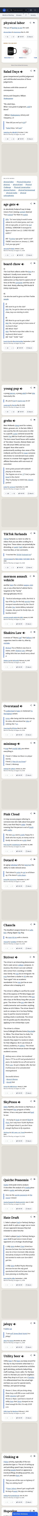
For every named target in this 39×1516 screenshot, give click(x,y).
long (26, 865)
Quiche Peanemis (9, 1202)
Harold (9, 1082)
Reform (29, 637)
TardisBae (13, 942)
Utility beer (7, 1411)
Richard (8, 648)
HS (25, 976)
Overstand (7, 728)
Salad (8, 128)
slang (17, 425)
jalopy (5, 1341)
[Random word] (26, 10)
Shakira (18, 650)
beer (10, 1361)
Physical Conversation (22, 187)
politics (22, 1045)
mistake (7, 643)
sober (23, 824)
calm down (22, 875)
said (20, 128)
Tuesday (31, 1377)
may (17, 973)
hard (32, 1112)
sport (6, 1239)
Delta (6, 1107)
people (6, 299)
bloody (30, 480)
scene (15, 434)
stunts (25, 1333)
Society (33, 15)
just (14, 401)
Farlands (25, 554)
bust (17, 1475)
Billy (7, 219)
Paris (7, 1122)
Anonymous (17, 32)
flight (29, 1120)
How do (15, 761)
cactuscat (12, 487)
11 (17, 724)
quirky (12, 1190)
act (8, 28)
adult (24, 393)
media (27, 1187)
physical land (17, 184)
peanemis (23, 1195)
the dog (14, 405)
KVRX (21, 617)
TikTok (6, 539)
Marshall (31, 1031)
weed (15, 1491)
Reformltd (16, 661)
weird (16, 547)
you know (21, 761)
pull (11, 1333)
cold (28, 107)
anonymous (13, 880)
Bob (7, 309)
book (17, 1120)
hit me (14, 937)
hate (12, 1246)
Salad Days (7, 132)
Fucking (12, 239)
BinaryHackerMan (18, 341)
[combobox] (18, 10)
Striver (6, 1087)
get (24, 872)
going (18, 872)
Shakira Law (7, 661)
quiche (17, 1195)
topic (18, 711)
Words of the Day (8, 15)
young (20, 401)
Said (20, 547)
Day (13, 607)
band (8, 477)
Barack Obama (12, 1079)
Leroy (8, 718)
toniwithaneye (16, 845)
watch (25, 215)
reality (9, 830)
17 (23, 474)
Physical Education (24, 182)
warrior (27, 601)
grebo (5, 487)
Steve (19, 1401)
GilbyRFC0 (15, 132)
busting (14, 28)
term (12, 585)
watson (11, 1341)
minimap (6, 769)
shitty (7, 1329)
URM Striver (13, 1087)
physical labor (8, 32)
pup (23, 401)
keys (30, 271)
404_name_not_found (18, 1133)
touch (31, 827)
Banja (12, 249)
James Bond (17, 1333)
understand (10, 711)
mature (10, 215)
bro (29, 554)
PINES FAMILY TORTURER (22, 559)
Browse (18, 15)
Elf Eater (14, 728)
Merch (31, 37)
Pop (10, 436)
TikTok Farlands (8, 559)
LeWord (13, 769)
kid (5, 933)
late (33, 393)
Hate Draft (7, 1278)
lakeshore (15, 1411)
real (30, 225)
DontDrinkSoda (14, 1496)
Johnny (13, 1488)
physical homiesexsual (26, 190)
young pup (7, 405)
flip (19, 933)
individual (14, 865)
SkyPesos (6, 1133)
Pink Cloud (7, 845)
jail (24, 122)
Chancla (6, 942)
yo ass (20, 28)
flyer (15, 1109)
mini (31, 585)
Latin (31, 930)
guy (13, 835)
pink (24, 840)
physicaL (7, 184)
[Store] (31, 10)
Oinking (6, 1496)
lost (29, 865)
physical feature (9, 190)
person (12, 393)
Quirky (6, 1185)
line (14, 601)
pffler (13, 1278)
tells (19, 748)
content (22, 212)
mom (10, 937)
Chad (22, 1246)
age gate (6, 249)
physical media (11, 193)
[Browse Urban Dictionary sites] (5, 10)
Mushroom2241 (20, 1202)
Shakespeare (8, 98)
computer (19, 282)
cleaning (13, 1396)
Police (6, 1462)
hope (9, 1488)
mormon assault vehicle (11, 617)
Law (20, 637)
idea (27, 721)
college (20, 965)
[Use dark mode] (35, 10)
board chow (7, 341)
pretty (22, 835)
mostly (14, 748)
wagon (26, 585)
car (11, 1329)
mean (26, 453)
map (6, 748)
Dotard (6, 880)
